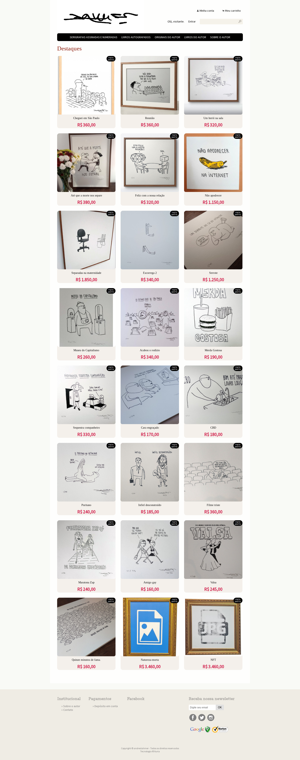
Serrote (213, 272)
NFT (213, 659)
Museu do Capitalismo (86, 350)
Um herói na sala (213, 118)
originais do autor (167, 37)
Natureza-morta (150, 659)
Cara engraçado (150, 427)
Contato (68, 710)
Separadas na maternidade (86, 272)
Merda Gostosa (213, 350)
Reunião (149, 118)
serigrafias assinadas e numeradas (93, 37)
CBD (213, 427)
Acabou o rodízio (150, 350)
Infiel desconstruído (149, 505)
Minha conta (207, 10)
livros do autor (195, 37)
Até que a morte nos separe (86, 195)
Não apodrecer (213, 195)
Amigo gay (149, 582)
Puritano (86, 505)
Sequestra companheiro (86, 427)
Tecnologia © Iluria (150, 751)
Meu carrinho (233, 10)
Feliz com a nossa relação (149, 195)
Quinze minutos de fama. (86, 659)
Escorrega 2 (150, 272)
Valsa (213, 582)
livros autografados (136, 37)
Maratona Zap (86, 582)
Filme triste (213, 505)
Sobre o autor (220, 37)
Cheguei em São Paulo (86, 118)
